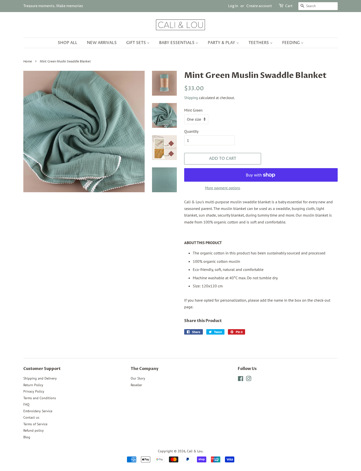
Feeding (291, 42)
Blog (26, 437)
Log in (233, 6)
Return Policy (33, 385)
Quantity (191, 131)
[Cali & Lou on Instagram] (248, 379)
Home (27, 61)
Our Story (138, 378)
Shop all (67, 42)
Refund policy (33, 430)
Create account (259, 6)
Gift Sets (136, 42)
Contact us (31, 417)
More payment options (222, 188)
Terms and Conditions (39, 398)
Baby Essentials (177, 42)
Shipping (191, 97)
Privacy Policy (33, 391)
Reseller (136, 385)
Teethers (259, 42)
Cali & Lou (195, 451)
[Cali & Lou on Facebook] (240, 379)
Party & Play (222, 42)
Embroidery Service (37, 411)
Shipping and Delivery (40, 378)
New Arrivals (102, 42)
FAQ (26, 404)
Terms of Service (35, 424)
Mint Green (193, 110)
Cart (289, 6)
